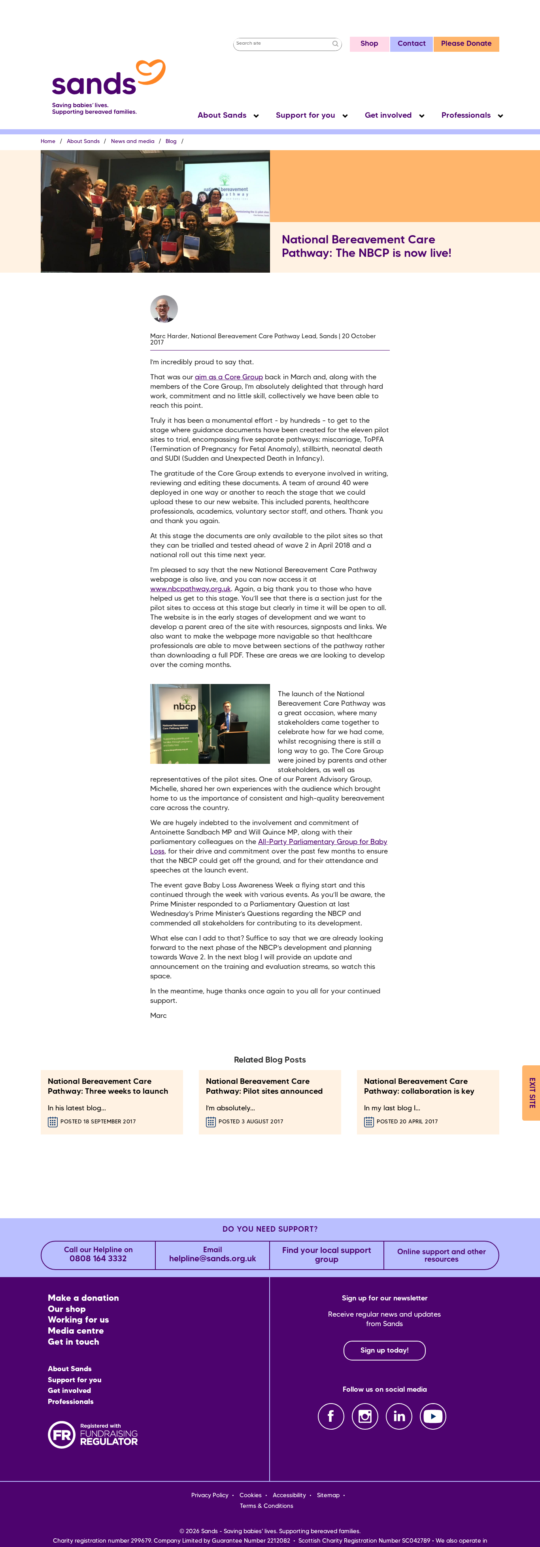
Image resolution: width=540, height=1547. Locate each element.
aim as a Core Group (229, 377)
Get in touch (73, 1342)
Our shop (67, 1309)
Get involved (388, 115)
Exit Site (531, 1093)
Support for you (305, 115)
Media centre (76, 1331)
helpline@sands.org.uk (212, 1255)
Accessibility (289, 1495)
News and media (133, 141)
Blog (171, 141)
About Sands (222, 115)
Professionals (466, 115)
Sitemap (328, 1495)
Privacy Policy (209, 1495)
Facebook (331, 1416)
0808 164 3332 (98, 1255)
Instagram (365, 1416)
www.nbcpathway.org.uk (190, 589)
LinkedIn (399, 1416)
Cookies (251, 1495)
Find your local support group (326, 1255)
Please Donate (466, 44)
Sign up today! (385, 1350)
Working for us (78, 1320)
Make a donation (83, 1298)
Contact (412, 44)
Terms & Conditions (266, 1506)
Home (48, 141)
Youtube (433, 1416)
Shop (369, 44)
